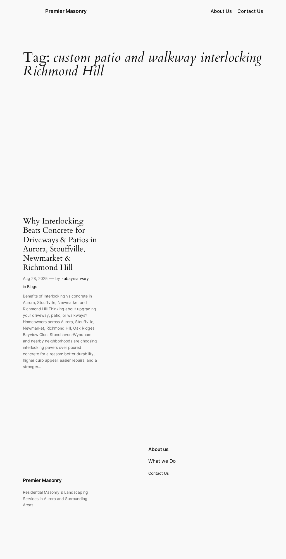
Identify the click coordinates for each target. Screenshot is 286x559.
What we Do (162, 461)
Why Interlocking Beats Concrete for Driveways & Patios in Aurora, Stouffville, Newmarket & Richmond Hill (60, 244)
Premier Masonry (66, 11)
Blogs (32, 286)
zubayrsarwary (75, 278)
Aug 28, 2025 (35, 278)
